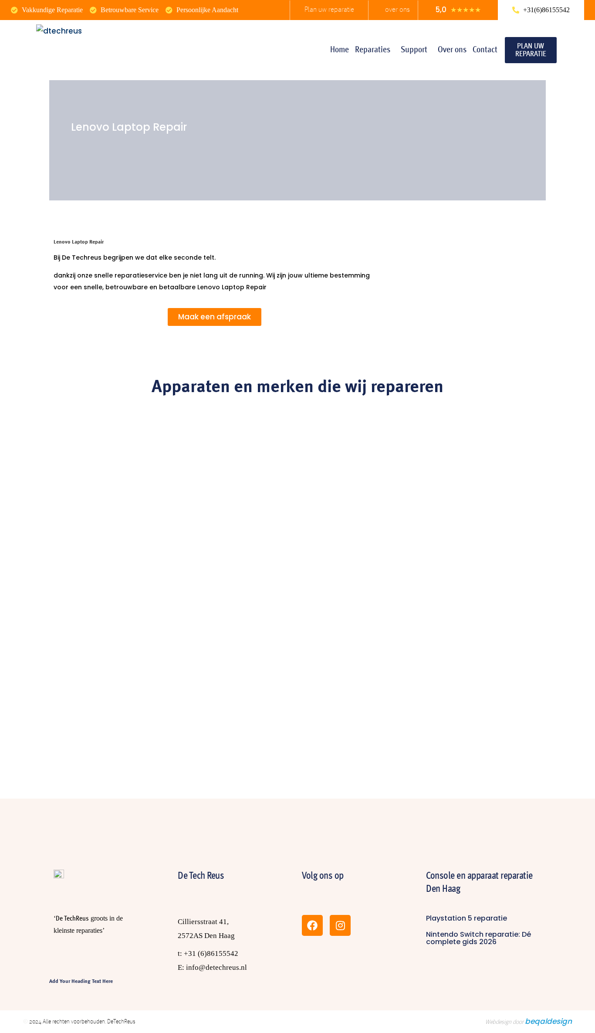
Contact (485, 50)
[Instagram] (340, 925)
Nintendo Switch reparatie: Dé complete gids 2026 (478, 938)
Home (339, 50)
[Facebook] (312, 925)
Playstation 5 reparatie (466, 918)
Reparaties (372, 50)
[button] (375, 50)
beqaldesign (548, 1021)
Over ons (452, 50)
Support (414, 50)
